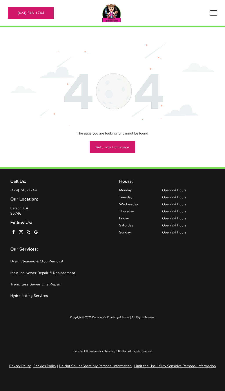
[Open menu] (213, 13)
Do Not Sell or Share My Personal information (95, 366)
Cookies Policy (44, 366)
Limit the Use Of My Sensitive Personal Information (175, 366)
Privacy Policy (20, 366)
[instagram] (21, 233)
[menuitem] (112, 261)
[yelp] (28, 233)
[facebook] (13, 233)
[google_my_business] (36, 233)
